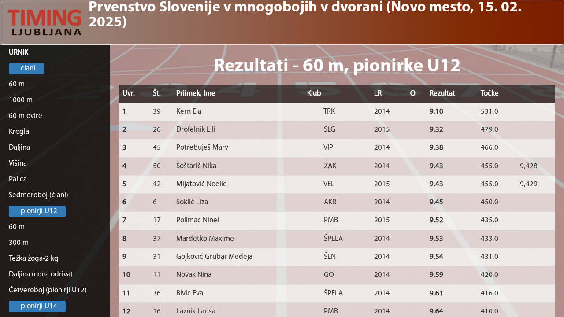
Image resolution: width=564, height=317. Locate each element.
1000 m (21, 100)
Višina (18, 163)
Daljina (19, 147)
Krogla (19, 132)
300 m (19, 243)
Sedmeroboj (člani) (38, 195)
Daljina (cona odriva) (41, 274)
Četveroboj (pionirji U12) (48, 290)
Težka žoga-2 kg (34, 258)
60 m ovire (25, 116)
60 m (17, 84)
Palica (18, 179)
